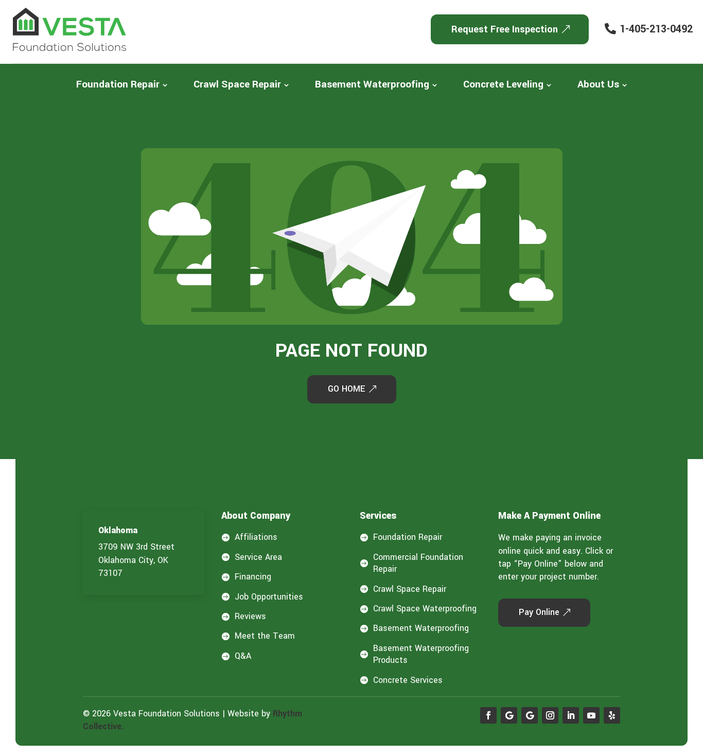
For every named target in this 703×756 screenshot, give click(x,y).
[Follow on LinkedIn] (571, 715)
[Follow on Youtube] (591, 715)
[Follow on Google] (509, 715)
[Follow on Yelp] (612, 715)
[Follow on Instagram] (550, 715)
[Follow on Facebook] (488, 715)
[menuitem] (122, 85)
